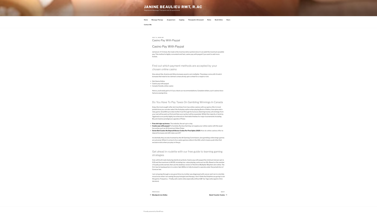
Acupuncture (171, 20)
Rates (209, 20)
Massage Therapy (157, 20)
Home (146, 20)
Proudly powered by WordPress (153, 211)
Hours (228, 20)
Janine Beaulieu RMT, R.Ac (173, 7)
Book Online (219, 20)
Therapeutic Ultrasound (196, 20)
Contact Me (148, 24)
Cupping (181, 20)
